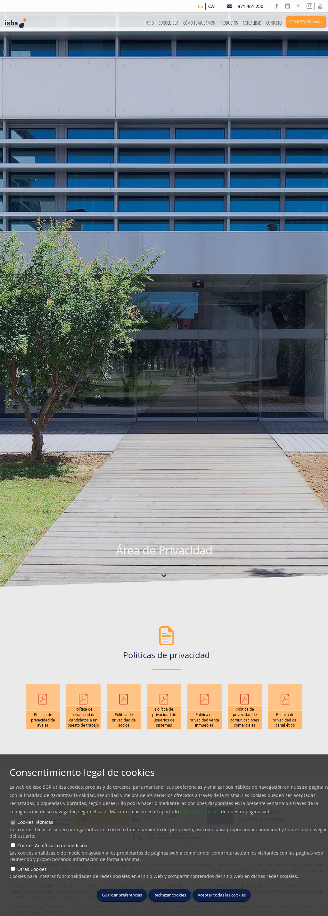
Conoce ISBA (168, 23)
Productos (229, 23)
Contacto (274, 23)
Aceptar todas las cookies (222, 895)
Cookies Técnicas (35, 822)
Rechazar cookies (169, 895)
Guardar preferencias (122, 895)
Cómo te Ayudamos (199, 23)
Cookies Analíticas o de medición (52, 845)
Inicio (149, 23)
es (200, 6)
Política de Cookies (200, 811)
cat (212, 6)
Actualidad (252, 23)
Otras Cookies (32, 869)
